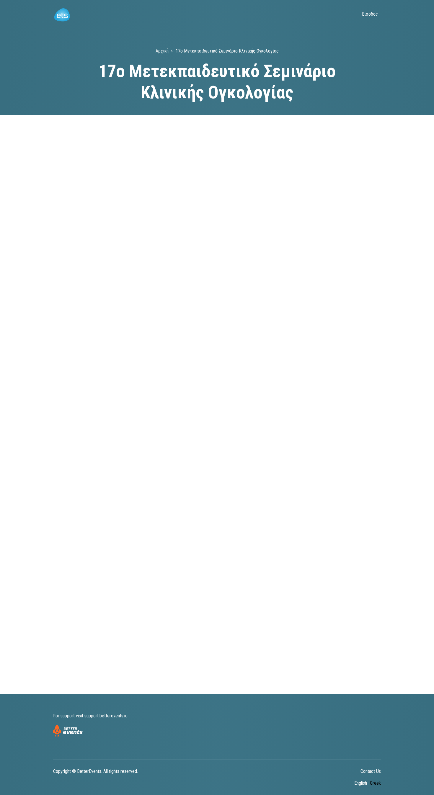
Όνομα (225, 217)
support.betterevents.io (106, 716)
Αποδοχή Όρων (74, 579)
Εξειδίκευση (231, 287)
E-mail (64, 464)
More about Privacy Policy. (126, 639)
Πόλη (224, 391)
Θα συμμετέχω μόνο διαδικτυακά (95, 370)
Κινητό (64, 499)
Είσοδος (370, 14)
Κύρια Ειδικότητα (75, 287)
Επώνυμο (67, 217)
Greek (375, 783)
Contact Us (370, 771)
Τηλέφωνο (68, 534)
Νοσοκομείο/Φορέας (78, 391)
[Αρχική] (62, 14)
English (360, 783)
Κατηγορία (68, 328)
